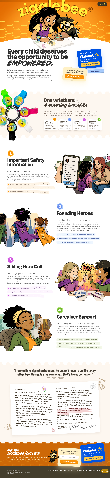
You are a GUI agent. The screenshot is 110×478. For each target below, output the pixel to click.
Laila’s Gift (70, 470)
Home (50, 470)
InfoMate (56, 470)
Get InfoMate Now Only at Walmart (85, 470)
